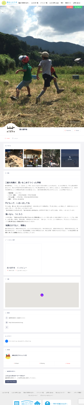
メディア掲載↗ (78, 392)
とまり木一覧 (34, 3)
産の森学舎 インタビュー (17, 268)
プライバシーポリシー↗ (46, 395)
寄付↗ (69, 392)
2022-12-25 (11, 270)
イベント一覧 (43, 3)
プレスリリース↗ (33, 395)
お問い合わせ (76, 3)
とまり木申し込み (54, 3)
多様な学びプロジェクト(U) (19, 355)
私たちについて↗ (60, 392)
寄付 (62, 3)
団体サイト (68, 3)
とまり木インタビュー (22, 270)
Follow (68, 363)
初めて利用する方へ (24, 3)
